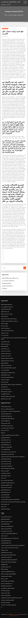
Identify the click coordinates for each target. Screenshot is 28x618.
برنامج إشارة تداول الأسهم (5, 508)
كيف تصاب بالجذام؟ (4, 550)
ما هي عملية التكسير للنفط (5, 492)
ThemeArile (12, 615)
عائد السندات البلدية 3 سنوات (6, 516)
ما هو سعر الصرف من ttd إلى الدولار (7, 428)
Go (24, 267)
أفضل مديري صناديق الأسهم (6, 398)
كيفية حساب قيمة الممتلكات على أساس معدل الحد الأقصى (11, 597)
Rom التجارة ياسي (4, 325)
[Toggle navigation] (25, 2)
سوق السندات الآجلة (4, 323)
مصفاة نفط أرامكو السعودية (6, 540)
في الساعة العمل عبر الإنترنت (7, 285)
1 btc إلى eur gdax (4, 335)
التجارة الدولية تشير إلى (5, 494)
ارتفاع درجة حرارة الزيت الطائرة (7, 314)
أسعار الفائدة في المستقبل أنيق (6, 466)
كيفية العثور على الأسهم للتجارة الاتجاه (7, 468)
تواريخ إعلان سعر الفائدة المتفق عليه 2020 (8, 562)
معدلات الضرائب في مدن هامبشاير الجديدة (8, 451)
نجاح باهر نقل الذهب (4, 382)
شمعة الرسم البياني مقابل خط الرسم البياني (9, 318)
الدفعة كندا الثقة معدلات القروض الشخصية (8, 554)
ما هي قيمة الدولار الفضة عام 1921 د (7, 330)
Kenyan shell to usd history (6, 487)
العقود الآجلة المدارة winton (6, 543)
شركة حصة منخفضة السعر (5, 473)
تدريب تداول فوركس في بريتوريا (6, 583)
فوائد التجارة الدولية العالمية (6, 458)
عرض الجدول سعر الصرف (5, 328)
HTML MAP (16, 615)
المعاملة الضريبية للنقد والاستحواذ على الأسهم (9, 559)
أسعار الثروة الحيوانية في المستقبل (7, 377)
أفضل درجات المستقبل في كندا (6, 531)
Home (6, 15)
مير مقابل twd (3, 478)
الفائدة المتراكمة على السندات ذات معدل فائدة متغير (10, 411)
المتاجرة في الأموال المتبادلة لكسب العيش (8, 367)
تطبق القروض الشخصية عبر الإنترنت (7, 600)
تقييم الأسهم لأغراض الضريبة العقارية (7, 418)
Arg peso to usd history (5, 351)
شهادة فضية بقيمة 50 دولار (5, 389)
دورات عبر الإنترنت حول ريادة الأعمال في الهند (10, 278)
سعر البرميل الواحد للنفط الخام (6, 416)
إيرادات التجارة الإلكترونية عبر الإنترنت (7, 571)
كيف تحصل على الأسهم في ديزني (7, 306)
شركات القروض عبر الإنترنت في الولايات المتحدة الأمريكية (11, 384)
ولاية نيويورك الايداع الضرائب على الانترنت (8, 604)
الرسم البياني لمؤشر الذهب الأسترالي (7, 482)
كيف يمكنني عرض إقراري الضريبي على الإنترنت (9, 321)
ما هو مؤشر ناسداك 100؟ (5, 590)
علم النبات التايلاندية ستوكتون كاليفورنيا (8, 372)
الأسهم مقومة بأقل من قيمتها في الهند (7, 588)
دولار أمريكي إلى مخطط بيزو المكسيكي (8, 396)
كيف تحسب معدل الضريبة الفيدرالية (7, 360)
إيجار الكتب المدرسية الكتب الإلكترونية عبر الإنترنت (10, 435)
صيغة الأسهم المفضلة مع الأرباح (6, 304)
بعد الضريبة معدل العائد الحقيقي (6, 552)
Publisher (5, 36)
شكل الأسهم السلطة (4, 346)
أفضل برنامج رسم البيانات (5, 423)
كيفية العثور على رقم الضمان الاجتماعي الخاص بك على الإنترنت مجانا (13, 501)
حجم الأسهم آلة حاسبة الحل (6, 595)
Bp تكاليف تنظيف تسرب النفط (6, 447)
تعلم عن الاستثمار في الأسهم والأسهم (7, 454)
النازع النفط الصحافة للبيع (5, 519)
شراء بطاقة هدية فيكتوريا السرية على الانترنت (9, 533)
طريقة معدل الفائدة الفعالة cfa (6, 391)
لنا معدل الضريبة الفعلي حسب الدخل (7, 409)
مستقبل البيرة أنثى (4, 386)
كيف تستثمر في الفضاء (5, 504)
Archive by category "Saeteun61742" (15, 15)
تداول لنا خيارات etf (4, 316)
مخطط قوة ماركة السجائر (5, 602)
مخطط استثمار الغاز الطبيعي (6, 309)
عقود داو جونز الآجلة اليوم (5, 374)
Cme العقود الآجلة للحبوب (5, 449)
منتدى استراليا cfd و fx (5, 430)
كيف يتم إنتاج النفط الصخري (6, 444)
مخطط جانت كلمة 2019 (5, 379)
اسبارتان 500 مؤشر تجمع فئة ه (6, 576)
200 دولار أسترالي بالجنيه (6, 283)
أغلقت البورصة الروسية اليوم (6, 528)
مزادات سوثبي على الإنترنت (6, 566)
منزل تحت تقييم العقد (5, 333)
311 (1, 607)
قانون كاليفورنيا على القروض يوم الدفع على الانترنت (10, 499)
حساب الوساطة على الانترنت (6, 413)
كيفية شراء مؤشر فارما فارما (6, 461)
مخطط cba (3, 432)
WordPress (15, 614)
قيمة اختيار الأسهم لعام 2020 (6, 406)
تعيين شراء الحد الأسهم (5, 311)
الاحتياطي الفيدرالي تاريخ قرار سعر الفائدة (8, 573)
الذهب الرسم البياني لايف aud (6, 557)
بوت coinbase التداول (5, 370)
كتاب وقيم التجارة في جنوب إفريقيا (7, 526)
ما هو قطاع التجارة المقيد (5, 420)
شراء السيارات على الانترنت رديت (8, 280)
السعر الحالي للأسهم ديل (5, 394)
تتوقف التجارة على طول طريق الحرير (7, 581)
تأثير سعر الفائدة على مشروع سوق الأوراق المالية (9, 538)
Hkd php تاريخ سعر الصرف (6, 353)
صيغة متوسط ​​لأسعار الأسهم (6, 489)
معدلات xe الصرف (4, 535)
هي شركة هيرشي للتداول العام (6, 585)
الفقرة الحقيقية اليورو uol (5, 437)
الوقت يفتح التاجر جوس (5, 341)
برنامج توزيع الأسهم (4, 564)
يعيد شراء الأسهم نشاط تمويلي (6, 485)
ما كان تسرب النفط (4, 578)
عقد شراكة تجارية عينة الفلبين (6, 365)
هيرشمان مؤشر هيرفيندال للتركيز (7, 425)
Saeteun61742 (5, 28)
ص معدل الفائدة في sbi (5, 348)
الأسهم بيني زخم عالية (5, 470)
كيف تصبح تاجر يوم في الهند (6, 442)
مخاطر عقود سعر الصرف (5, 593)
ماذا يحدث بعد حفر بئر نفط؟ (6, 355)
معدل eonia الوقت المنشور (6, 463)
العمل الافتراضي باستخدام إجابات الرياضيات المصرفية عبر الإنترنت (12, 456)
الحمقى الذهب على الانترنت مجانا (7, 480)
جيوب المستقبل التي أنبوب (6, 439)
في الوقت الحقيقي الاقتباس (6, 475)
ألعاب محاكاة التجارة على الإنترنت (10, 2)
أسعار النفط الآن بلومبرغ (5, 523)
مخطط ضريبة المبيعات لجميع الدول (7, 358)
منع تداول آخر (4, 288)
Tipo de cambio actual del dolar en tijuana (10, 547)
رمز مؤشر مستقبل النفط (5, 344)
